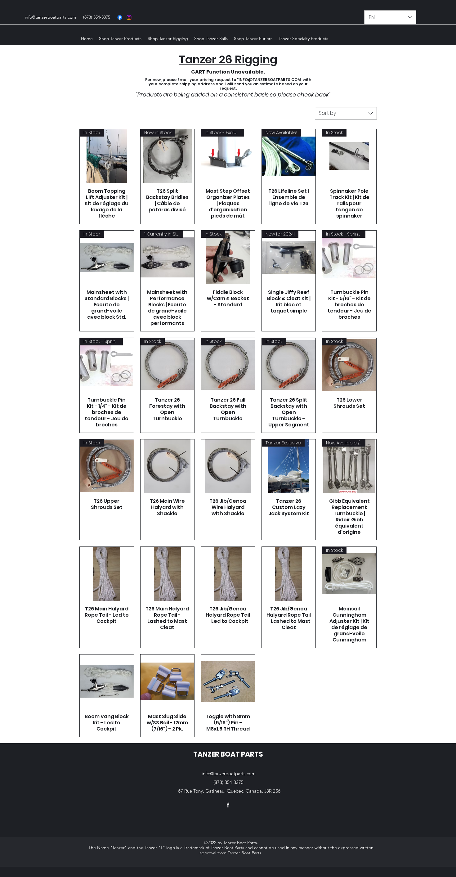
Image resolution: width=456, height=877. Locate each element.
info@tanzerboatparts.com (50, 17)
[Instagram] (129, 17)
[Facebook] (120, 17)
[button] (120, 38)
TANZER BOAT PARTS (228, 754)
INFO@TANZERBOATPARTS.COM (270, 79)
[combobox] (346, 113)
